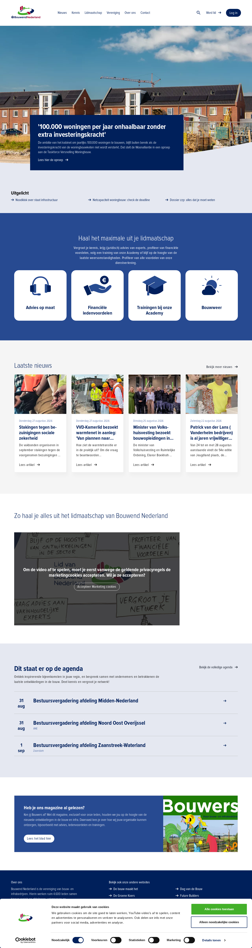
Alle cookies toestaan (219, 909)
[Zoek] (199, 13)
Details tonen (211, 940)
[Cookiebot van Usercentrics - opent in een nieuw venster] (25, 940)
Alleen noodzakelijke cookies (219, 922)
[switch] (115, 940)
